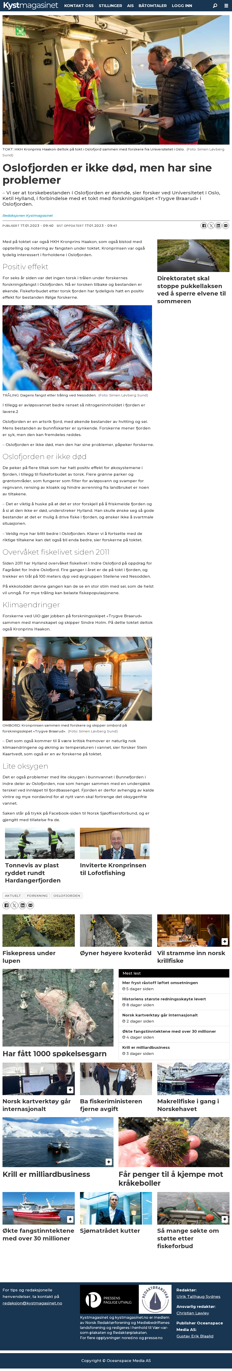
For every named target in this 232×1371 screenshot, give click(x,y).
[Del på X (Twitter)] (211, 225)
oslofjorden (66, 895)
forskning (37, 895)
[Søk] (215, 5)
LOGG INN (182, 5)
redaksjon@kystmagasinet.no (32, 1303)
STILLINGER (110, 5)
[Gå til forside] (31, 6)
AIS (130, 5)
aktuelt (13, 895)
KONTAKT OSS (79, 5)
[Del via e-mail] (225, 225)
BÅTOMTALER (153, 5)
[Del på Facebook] (204, 225)
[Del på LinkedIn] (218, 225)
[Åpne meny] (226, 5)
